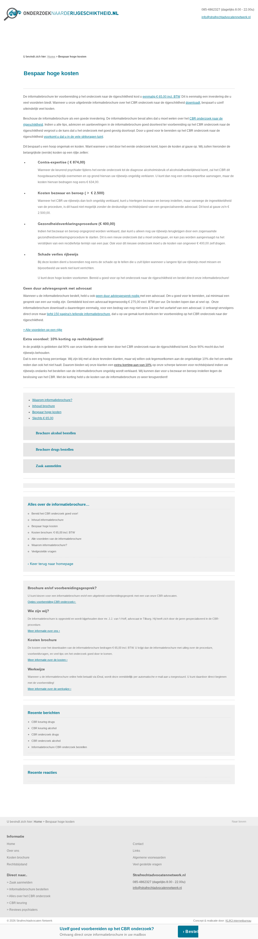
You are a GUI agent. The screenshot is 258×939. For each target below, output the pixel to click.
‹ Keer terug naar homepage (50, 564)
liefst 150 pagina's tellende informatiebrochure (78, 314)
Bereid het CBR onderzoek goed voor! (54, 513)
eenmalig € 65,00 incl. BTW (161, 96)
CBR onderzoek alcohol (45, 740)
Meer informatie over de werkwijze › (49, 688)
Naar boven (239, 821)
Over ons (13, 850)
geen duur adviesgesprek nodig (118, 296)
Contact (138, 844)
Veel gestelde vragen (147, 864)
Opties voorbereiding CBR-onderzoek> (52, 601)
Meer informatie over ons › (44, 630)
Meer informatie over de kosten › (48, 659)
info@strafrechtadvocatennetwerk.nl (226, 17)
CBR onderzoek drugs (45, 734)
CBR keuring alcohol (43, 728)
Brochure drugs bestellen (55, 449)
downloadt (193, 102)
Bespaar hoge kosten (46, 412)
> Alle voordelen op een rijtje (42, 330)
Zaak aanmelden (48, 466)
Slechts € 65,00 (42, 418)
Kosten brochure (18, 857)
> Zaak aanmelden (20, 882)
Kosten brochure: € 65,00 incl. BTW (53, 532)
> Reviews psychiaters (22, 910)
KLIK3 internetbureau (238, 920)
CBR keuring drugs (43, 721)
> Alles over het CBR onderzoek (28, 896)
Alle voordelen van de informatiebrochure (56, 538)
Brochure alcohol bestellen (56, 433)
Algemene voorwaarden (149, 857)
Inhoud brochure (43, 406)
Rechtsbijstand (17, 864)
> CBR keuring (17, 903)
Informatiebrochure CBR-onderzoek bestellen (59, 747)
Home (11, 844)
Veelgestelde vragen (43, 551)
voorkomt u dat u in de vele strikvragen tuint (73, 136)
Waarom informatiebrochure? (52, 400)
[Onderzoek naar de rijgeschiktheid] (61, 14)
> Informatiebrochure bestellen (28, 889)
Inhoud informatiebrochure (47, 519)
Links (136, 850)
